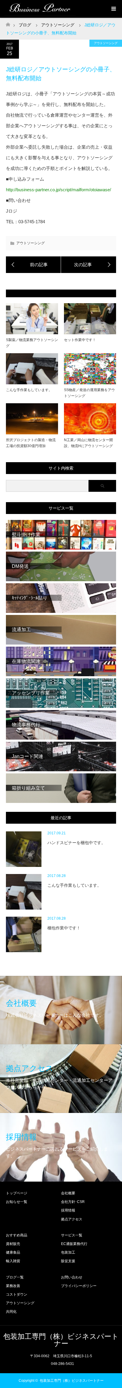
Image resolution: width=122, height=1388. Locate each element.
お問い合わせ (71, 1277)
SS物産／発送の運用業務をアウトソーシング (89, 393)
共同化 (11, 1312)
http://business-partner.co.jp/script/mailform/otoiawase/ (58, 189)
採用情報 (68, 1210)
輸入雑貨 (13, 1261)
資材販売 (13, 1244)
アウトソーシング (106, 43)
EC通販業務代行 (74, 1244)
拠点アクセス (71, 1219)
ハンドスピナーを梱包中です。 (76, 842)
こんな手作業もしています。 (29, 390)
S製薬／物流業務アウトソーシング (32, 343)
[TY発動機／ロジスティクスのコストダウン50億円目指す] (88, 264)
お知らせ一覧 (16, 1202)
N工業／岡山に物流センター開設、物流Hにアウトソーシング (88, 443)
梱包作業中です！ (64, 928)
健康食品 (13, 1252)
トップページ (16, 1193)
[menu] (113, 9)
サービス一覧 (71, 1235)
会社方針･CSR (73, 1202)
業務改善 (13, 1286)
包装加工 (68, 1252)
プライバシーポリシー (79, 1286)
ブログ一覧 (15, 1277)
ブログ (25, 25)
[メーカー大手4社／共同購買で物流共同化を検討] (33, 264)
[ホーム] (8, 23)
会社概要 (68, 1193)
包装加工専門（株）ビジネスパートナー (61, 1339)
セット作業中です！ (80, 340)
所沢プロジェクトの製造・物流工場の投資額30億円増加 (31, 443)
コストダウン (16, 1294)
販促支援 (68, 1261)
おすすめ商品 (16, 1235)
